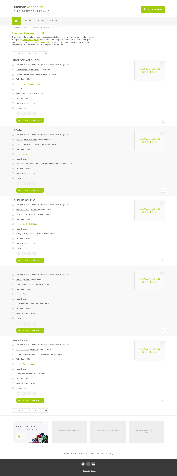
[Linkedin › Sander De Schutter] (29, 253)
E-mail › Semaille (22, 154)
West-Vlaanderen (22, 349)
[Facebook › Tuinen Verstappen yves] (24, 113)
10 (35, 53)
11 (40, 53)
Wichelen (34, 209)
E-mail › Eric (21, 294)
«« (14, 53)
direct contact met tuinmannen (40, 42)
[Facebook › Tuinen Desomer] (24, 393)
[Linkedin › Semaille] (29, 183)
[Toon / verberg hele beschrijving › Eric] (56, 304)
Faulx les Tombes (30, 139)
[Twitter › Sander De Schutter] (18, 253)
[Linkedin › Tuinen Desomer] (29, 393)
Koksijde (34, 349)
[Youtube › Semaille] (34, 183)
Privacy (93, 471)
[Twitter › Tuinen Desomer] (18, 393)
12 (46, 53)
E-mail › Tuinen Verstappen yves (28, 84)
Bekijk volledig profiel (30, 120)
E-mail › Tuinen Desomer (25, 364)
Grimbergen (34, 69)
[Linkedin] (93, 464)
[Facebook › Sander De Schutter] (24, 253)
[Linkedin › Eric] (29, 323)
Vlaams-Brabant (22, 69)
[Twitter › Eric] (18, 323)
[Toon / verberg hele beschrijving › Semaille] (56, 163)
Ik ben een (153, 9)
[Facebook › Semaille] (24, 183)
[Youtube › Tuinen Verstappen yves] (34, 113)
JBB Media (86, 471)
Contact (53, 21)
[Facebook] (88, 464)
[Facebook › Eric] (24, 323)
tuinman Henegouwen (31, 40)
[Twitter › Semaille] (18, 183)
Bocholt (27, 279)
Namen (19, 139)
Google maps (47, 69)
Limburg (19, 279)
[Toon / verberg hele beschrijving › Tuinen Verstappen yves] (56, 93)
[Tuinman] (16, 21)
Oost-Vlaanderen (22, 209)
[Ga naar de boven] (163, 120)
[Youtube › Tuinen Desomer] (34, 393)
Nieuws (27, 21)
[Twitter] (83, 464)
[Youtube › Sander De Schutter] (34, 253)
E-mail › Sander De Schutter (27, 224)
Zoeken (40, 21)
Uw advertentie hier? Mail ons (69, 431)
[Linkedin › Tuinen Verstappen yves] (29, 113)
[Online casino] (32, 433)
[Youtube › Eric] (34, 323)
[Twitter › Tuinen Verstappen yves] (18, 113)
